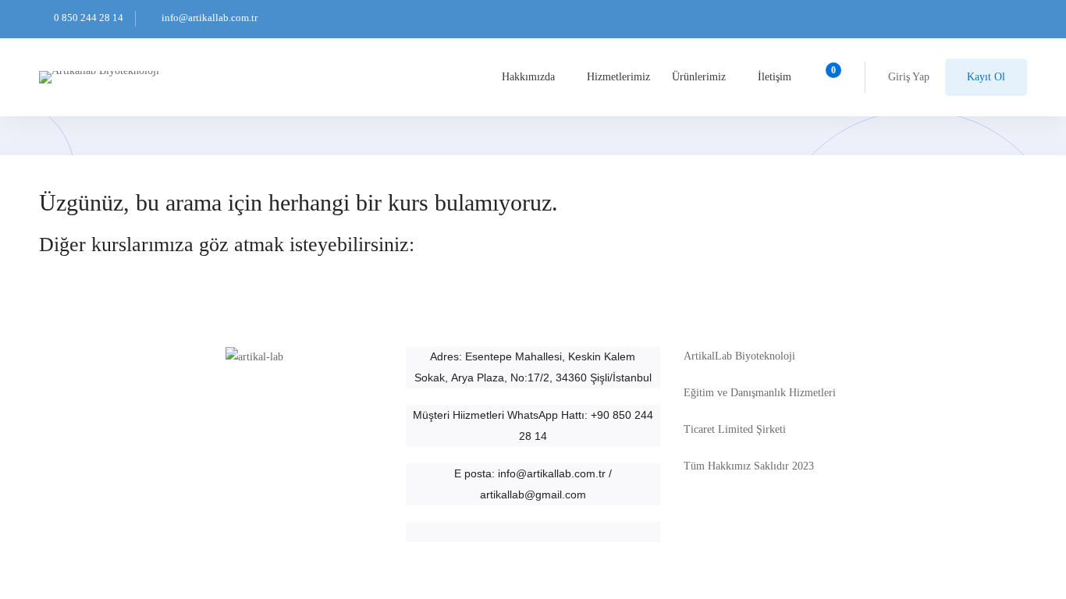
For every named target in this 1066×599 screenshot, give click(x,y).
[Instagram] (406, 548)
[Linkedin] (430, 548)
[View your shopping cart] (828, 77)
